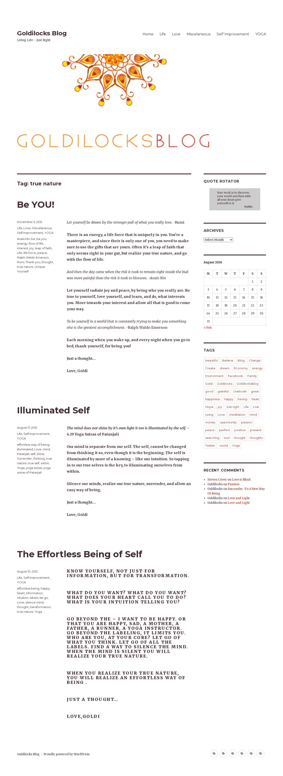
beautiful (211, 360)
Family (252, 376)
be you (41, 239)
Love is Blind (241, 479)
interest (22, 248)
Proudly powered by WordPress (67, 754)
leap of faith (43, 248)
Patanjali (23, 454)
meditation (237, 414)
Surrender (24, 458)
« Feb (208, 328)
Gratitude (240, 391)
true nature (25, 266)
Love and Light (239, 498)
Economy (241, 368)
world (224, 445)
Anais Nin (23, 239)
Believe (227, 360)
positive (240, 430)
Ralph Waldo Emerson (33, 257)
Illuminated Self (53, 410)
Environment (214, 376)
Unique (39, 266)
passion (246, 422)
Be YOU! (35, 204)
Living (209, 414)
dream (224, 368)
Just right (232, 407)
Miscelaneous (198, 34)
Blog (241, 360)
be (33, 239)
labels (34, 597)
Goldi (209, 383)
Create (210, 368)
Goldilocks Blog (42, 33)
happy (45, 588)
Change (254, 360)
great (255, 391)
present (255, 430)
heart (21, 593)
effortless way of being (33, 444)
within (45, 463)
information (34, 593)
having (242, 399)
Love (176, 34)
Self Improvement (233, 34)
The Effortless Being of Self (79, 554)
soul (226, 437)
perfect (224, 430)
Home (148, 34)
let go (44, 597)
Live (256, 407)
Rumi (20, 262)
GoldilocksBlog (247, 383)
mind (46, 449)
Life (163, 34)
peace (42, 253)
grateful (223, 391)
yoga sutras (34, 468)
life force (29, 253)
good (209, 391)
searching (212, 437)
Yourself (23, 271)
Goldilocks (224, 383)
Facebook (235, 376)
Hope (209, 407)
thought (47, 262)
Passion (233, 484)
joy (31, 248)
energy (22, 243)
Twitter (210, 445)
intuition (23, 597)
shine (40, 454)
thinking (39, 458)
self (33, 454)
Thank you (33, 262)
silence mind (34, 602)
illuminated (25, 449)
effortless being (28, 588)
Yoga (21, 468)
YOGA (260, 34)
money (210, 422)
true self (33, 463)
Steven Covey (217, 479)
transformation (40, 607)
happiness (212, 399)
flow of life (36, 243)
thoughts (256, 437)
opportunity (228, 422)
